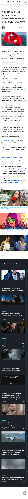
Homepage (3, 6)
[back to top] (25, 493)
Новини (10, 6)
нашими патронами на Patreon (17, 180)
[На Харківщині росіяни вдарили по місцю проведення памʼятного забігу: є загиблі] (13, 464)
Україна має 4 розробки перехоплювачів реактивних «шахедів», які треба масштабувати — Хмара (12, 425)
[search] (26, 2)
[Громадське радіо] (14, 2)
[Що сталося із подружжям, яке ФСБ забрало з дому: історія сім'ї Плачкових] (13, 275)
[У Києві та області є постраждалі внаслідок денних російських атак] (13, 354)
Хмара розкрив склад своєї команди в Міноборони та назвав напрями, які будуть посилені (13, 343)
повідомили (9, 62)
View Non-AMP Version (18, 493)
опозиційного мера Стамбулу (16, 89)
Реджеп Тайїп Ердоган (7, 140)
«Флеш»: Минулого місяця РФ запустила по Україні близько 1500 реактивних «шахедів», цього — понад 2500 (12, 452)
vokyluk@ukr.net (13, 182)
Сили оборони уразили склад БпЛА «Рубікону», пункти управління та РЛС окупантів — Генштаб (11, 315)
